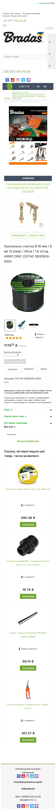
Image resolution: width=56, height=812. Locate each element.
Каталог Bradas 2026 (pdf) (15, 16)
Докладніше (18, 235)
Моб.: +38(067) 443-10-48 (28, 796)
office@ (23, 800)
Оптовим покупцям (31, 13)
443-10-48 (20, 20)
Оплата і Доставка (11, 13)
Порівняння (29, 369)
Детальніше (28, 524)
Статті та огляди (28, 86)
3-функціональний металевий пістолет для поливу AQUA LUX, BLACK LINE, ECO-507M (28, 187)
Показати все (36, 235)
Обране (44, 369)
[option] (28, 304)
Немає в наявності (15, 361)
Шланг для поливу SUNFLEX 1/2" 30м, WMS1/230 (28, 489)
